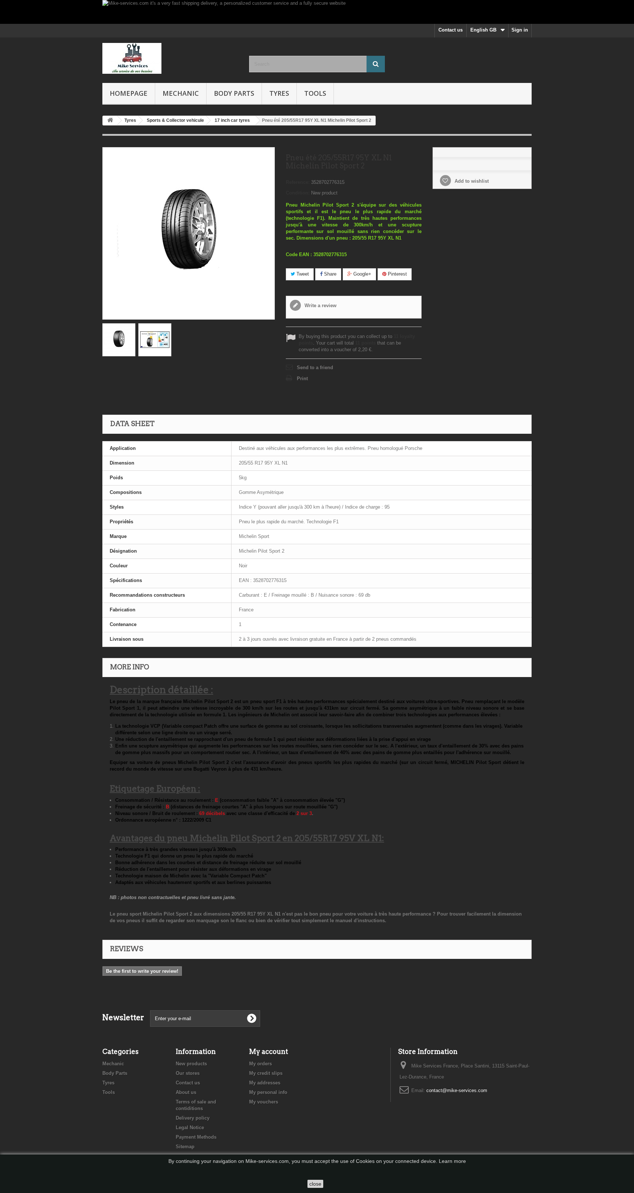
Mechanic (181, 93)
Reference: (298, 182)
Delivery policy (192, 1118)
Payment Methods (196, 1137)
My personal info (268, 1092)
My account (268, 1051)
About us (186, 1092)
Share (329, 274)
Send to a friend (315, 367)
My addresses (264, 1082)
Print (302, 378)
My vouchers (263, 1102)
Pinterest (396, 274)
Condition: (298, 193)
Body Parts (234, 93)
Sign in (519, 30)
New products (191, 1063)
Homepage (128, 93)
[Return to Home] (110, 120)
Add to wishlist (471, 181)
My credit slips (266, 1073)
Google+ (361, 274)
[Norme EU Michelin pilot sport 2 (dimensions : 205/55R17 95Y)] (155, 340)
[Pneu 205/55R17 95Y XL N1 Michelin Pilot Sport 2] (119, 340)
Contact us (450, 30)
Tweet (302, 274)
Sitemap (185, 1146)
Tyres (279, 93)
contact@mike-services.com (456, 1090)
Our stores (188, 1073)
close (315, 1184)
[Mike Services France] (170, 58)
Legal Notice (190, 1127)
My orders (260, 1063)
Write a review (319, 305)
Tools (315, 93)
